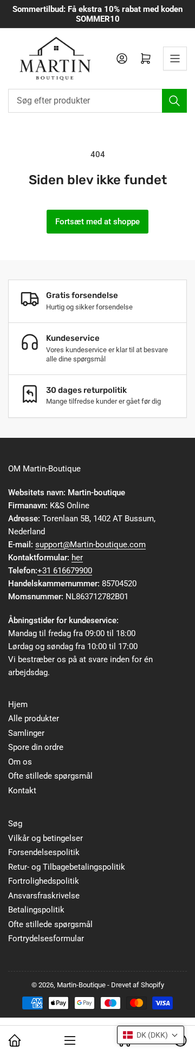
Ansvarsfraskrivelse (44, 896)
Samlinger (26, 733)
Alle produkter (33, 718)
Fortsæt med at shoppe (97, 221)
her (77, 557)
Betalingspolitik (36, 910)
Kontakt (22, 790)
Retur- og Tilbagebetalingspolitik (66, 867)
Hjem (18, 704)
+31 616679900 (64, 570)
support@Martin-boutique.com (90, 544)
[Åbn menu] (175, 58)
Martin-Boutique (81, 985)
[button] (151, 1035)
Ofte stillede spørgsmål (50, 776)
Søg (15, 824)
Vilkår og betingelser (45, 838)
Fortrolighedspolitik (43, 881)
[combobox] (97, 101)
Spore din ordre (35, 747)
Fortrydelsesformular (46, 938)
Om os (20, 762)
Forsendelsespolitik (44, 852)
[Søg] (174, 100)
